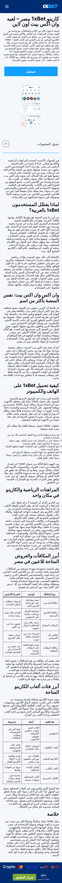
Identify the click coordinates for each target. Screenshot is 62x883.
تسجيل (31, 71)
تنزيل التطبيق (24, 877)
